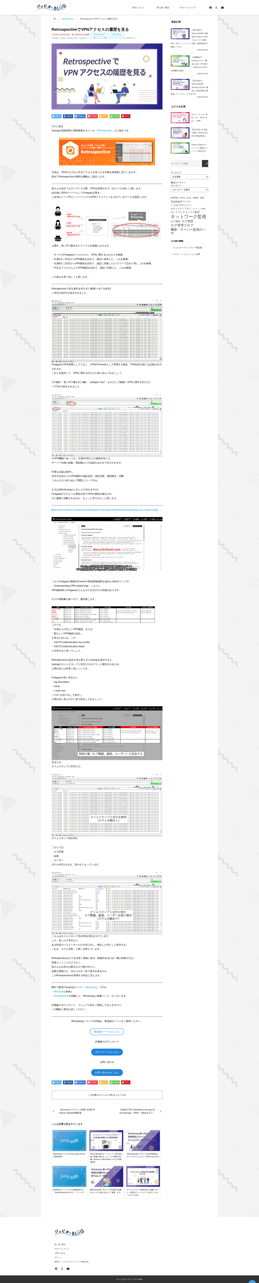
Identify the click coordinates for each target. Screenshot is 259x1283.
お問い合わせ (60, 1253)
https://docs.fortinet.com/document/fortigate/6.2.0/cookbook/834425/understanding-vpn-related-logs (104, 510)
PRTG (182, 198)
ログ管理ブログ (129, 38)
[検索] (205, 163)
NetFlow (175, 198)
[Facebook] (210, 7)
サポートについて (187, 7)
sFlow (188, 198)
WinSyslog (117, 35)
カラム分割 (102, 38)
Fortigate (55, 38)
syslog (62, 38)
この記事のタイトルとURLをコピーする (107, 1095)
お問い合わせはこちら (107, 1072)
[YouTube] (222, 7)
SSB (202, 198)
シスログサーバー (181, 205)
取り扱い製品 (163, 7)
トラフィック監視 (198, 209)
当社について (138, 7)
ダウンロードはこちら (107, 1052)
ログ (120, 38)
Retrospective (99, 35)
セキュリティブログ (181, 208)
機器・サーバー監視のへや (188, 231)
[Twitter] (216, 7)
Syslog (79, 254)
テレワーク (112, 38)
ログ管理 (187, 221)
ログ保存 (175, 221)
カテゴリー (176, 185)
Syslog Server (72, 38)
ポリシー (58, 1257)
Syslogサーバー (85, 38)
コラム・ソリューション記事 (186, 254)
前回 (54, 126)
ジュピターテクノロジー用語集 (187, 247)
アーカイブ (176, 173)
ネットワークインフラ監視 (185, 212)
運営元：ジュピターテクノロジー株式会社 (72, 1262)
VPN (95, 38)
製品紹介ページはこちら (107, 1031)
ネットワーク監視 (188, 216)
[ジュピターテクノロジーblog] (49, 7)
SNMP (196, 198)
